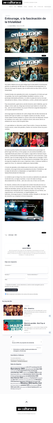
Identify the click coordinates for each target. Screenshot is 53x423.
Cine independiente (24, 370)
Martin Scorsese (34, 381)
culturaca (26, 372)
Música (11, 6)
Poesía (25, 6)
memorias (17, 383)
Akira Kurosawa (14, 367)
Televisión (20, 6)
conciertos (17, 372)
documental (29, 374)
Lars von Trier (27, 379)
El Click (38, 374)
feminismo (26, 378)
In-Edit (20, 379)
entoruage (11, 234)
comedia (33, 370)
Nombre (7, 274)
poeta (31, 385)
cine (39, 369)
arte (28, 367)
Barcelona (18, 369)
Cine (15, 6)
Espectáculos (47, 6)
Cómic (33, 372)
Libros (33, 379)
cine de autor (14, 370)
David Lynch (15, 374)
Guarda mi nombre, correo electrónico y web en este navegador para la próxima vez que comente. (24, 285)
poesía (25, 385)
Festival (33, 378)
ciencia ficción (30, 369)
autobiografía (37, 367)
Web (6, 279)
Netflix (37, 383)
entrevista (33, 376)
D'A (40, 372)
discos (21, 374)
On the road (40, 6)
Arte (35, 6)
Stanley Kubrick (23, 387)
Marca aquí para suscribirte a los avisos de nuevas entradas (22, 294)
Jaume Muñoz (12, 25)
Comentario (8, 265)
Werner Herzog (16, 388)
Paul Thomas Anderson (16, 385)
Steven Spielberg (33, 387)
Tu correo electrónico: (16, 358)
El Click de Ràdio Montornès (19, 376)
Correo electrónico (32, 274)
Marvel (13, 383)
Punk (36, 385)
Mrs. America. (29, 308)
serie (16, 387)
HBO (16, 234)
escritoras (17, 378)
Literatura (30, 6)
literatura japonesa (21, 381)
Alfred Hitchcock (22, 367)
